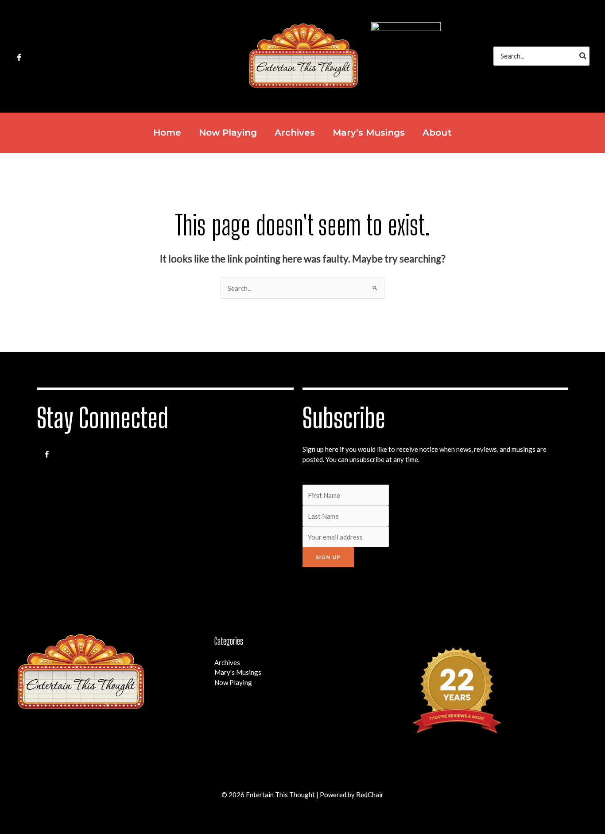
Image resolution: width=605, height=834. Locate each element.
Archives (227, 662)
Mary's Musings (237, 672)
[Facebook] (19, 57)
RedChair (370, 795)
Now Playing (233, 682)
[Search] (583, 56)
